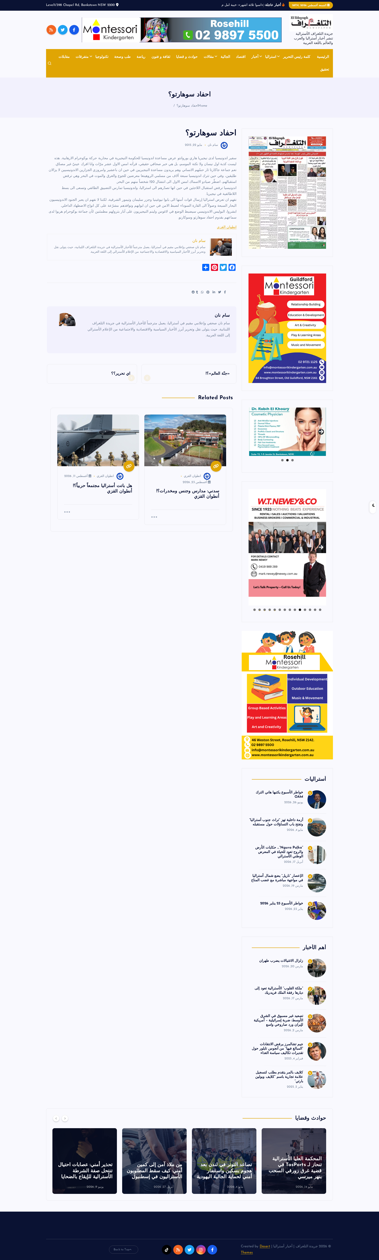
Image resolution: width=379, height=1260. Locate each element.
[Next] (65, 1118)
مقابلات (64, 57)
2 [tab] (287, 460)
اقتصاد (240, 57)
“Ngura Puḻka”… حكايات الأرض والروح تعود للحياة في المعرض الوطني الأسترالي (279, 852)
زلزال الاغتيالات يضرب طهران (281, 961)
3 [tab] (282, 460)
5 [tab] (300, 610)
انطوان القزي (226, 227)
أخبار (254, 57)
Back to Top (121, 1249)
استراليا (270, 57)
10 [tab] (275, 610)
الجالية (225, 57)
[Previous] (56, 1118)
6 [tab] (295, 610)
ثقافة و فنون (161, 57)
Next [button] (321, 430)
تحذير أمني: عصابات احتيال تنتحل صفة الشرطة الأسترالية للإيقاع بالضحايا (155, 1170)
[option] (294, 1161)
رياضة (141, 57)
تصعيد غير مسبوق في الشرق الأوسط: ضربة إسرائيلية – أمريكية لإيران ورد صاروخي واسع (278, 1020)
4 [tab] (305, 610)
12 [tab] (264, 610)
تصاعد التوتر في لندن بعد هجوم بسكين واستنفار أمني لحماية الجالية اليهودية (294, 1170)
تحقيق (324, 69)
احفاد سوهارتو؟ (187, 106)
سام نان (213, 145)
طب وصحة (122, 57)
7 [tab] (290, 610)
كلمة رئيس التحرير (296, 57)
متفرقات (82, 57)
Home (202, 106)
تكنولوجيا (101, 57)
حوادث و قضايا (187, 57)
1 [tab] (292, 460)
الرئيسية (323, 57)
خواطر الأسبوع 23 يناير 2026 (281, 903)
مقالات (209, 57)
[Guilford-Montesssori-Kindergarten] (287, 328)
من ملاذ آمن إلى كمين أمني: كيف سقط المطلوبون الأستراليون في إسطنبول (224, 1170)
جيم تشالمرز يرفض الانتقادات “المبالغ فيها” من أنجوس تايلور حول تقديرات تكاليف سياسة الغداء (277, 1049)
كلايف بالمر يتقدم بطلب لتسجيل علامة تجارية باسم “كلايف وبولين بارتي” (279, 1077)
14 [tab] (254, 610)
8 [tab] (285, 610)
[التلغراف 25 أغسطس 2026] (287, 192)
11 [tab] (269, 610)
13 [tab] (259, 610)
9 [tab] (280, 610)
